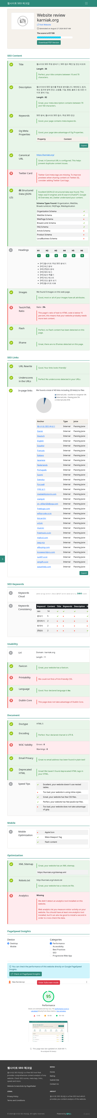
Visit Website (45, 24)
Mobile (13, 946)
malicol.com (42, 537)
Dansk (40, 431)
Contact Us (54, 1084)
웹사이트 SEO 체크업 (18, 3)
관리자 (87, 1114)
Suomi (40, 474)
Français (41, 450)
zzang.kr (41, 499)
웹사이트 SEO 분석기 (46, 426)
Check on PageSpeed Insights (26, 974)
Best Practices (59, 949)
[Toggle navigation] (86, 3)
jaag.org (41, 542)
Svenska (40, 479)
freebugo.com (43, 508)
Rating (52, 1076)
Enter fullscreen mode (48, 982)
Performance (59, 943)
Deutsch (41, 436)
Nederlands (42, 465)
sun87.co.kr (42, 557)
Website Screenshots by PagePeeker (21, 1086)
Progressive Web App (62, 955)
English (40, 441)
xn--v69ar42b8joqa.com (47, 503)
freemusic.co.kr (44, 532)
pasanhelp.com (44, 566)
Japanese (41, 460)
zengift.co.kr (42, 562)
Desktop (14, 943)
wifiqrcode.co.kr (44, 513)
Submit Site (54, 1080)
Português (42, 470)
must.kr (40, 528)
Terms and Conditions (16, 1100)
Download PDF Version (49, 42)
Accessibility (58, 946)
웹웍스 (68, 1114)
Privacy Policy (12, 1096)
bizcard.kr (41, 518)
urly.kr (40, 523)
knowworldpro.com (46, 552)
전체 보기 (41, 489)
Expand (84, 145)
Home (52, 1072)
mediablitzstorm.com (46, 494)
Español (40, 445)
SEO (54, 952)
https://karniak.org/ (45, 155)
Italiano (40, 455)
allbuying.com (43, 547)
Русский (40, 484)
